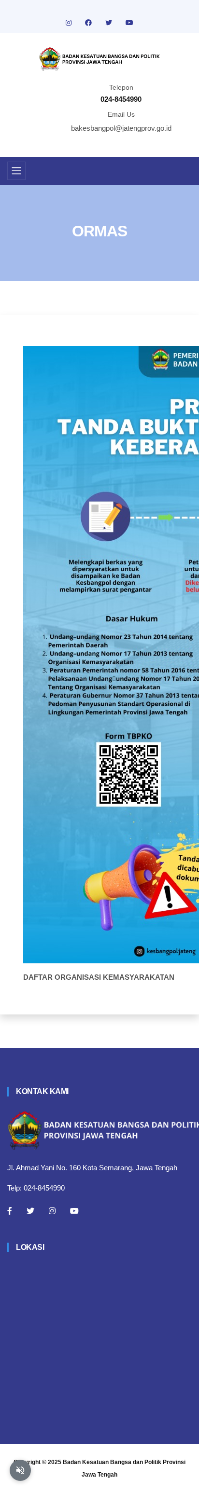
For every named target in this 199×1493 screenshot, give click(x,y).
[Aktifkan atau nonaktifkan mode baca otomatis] (20, 1470)
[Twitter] (30, 1210)
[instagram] (69, 22)
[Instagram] (52, 1210)
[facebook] (89, 22)
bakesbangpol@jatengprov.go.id (121, 128)
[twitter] (110, 22)
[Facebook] (9, 1210)
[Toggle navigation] (16, 171)
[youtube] (129, 22)
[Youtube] (74, 1210)
